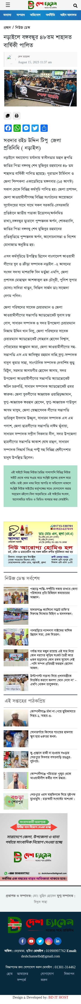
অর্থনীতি (50, 15)
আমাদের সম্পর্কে (22, 976)
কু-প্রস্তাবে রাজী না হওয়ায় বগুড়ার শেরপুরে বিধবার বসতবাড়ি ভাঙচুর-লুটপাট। (51, 757)
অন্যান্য (7, 15)
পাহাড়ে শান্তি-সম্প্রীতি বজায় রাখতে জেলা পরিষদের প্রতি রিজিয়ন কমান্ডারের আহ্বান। (53, 593)
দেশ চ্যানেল (24, 57)
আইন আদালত (68, 15)
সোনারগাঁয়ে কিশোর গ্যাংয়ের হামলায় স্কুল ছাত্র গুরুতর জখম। (51, 734)
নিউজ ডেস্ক (22, 27)
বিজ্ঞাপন (69, 973)
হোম (10, 973)
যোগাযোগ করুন (47, 976)
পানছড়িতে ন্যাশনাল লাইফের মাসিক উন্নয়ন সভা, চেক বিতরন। (51, 632)
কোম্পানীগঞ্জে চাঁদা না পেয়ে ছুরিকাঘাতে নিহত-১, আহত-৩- (52, 713)
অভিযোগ (35, 15)
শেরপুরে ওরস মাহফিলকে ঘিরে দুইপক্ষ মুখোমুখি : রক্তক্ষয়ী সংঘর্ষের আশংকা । (52, 796)
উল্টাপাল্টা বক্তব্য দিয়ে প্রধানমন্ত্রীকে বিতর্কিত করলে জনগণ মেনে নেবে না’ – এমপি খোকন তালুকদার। (53, 680)
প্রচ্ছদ (7, 27)
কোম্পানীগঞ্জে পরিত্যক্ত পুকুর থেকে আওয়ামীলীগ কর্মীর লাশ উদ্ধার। (50, 776)
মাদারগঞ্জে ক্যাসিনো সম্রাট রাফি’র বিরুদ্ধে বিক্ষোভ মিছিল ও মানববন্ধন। (51, 612)
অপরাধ (21, 15)
